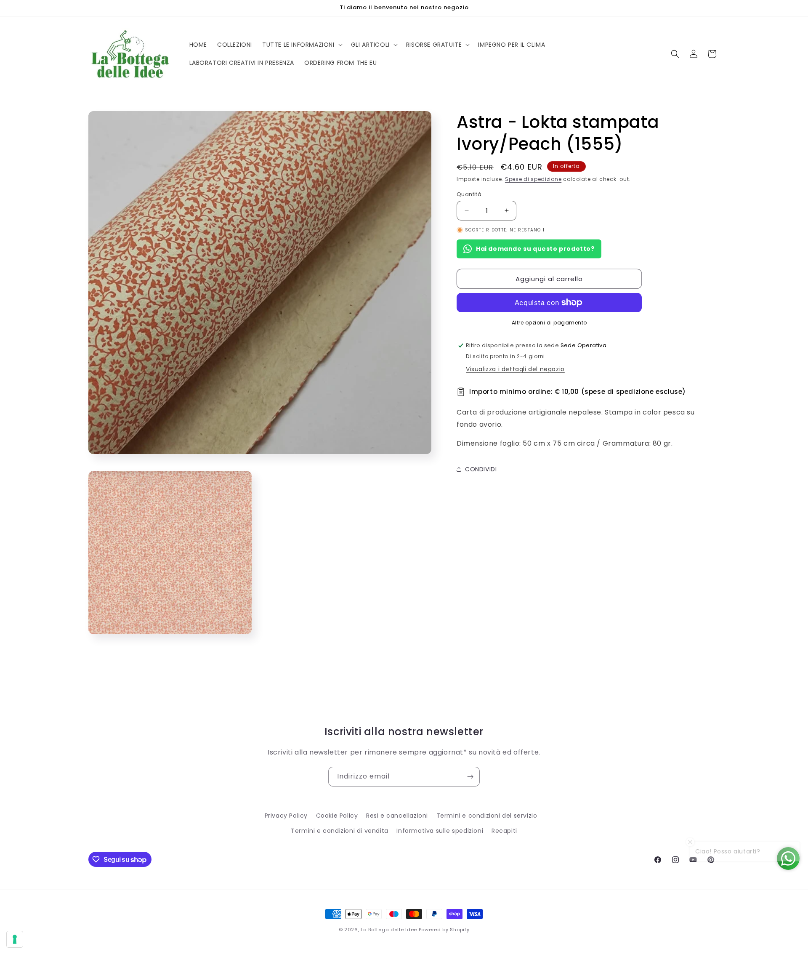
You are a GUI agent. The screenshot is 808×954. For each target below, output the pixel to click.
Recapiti (504, 830)
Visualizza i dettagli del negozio (515, 369)
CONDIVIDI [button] (481, 469)
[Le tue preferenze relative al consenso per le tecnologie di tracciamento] (15, 939)
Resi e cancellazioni (397, 815)
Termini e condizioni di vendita (339, 830)
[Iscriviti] (470, 777)
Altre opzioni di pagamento (549, 322)
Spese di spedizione (533, 179)
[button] (301, 44)
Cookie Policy (337, 815)
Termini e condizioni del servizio (486, 815)
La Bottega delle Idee (389, 929)
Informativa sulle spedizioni (439, 830)
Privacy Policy (286, 815)
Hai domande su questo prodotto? (535, 248)
